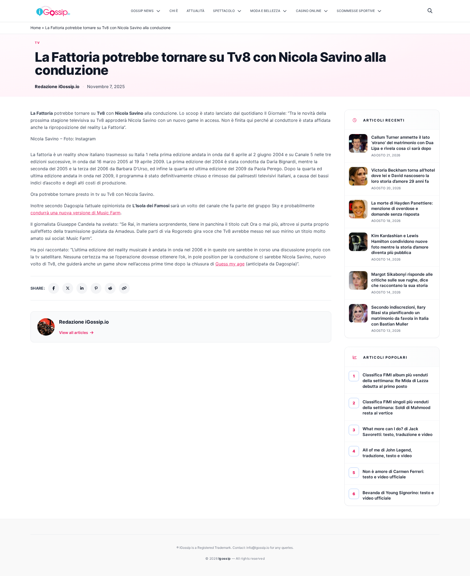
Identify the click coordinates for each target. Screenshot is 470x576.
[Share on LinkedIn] (81, 288)
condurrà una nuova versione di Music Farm (75, 212)
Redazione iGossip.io (57, 86)
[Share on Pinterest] (96, 288)
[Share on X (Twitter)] (67, 288)
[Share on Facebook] (53, 288)
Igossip (224, 558)
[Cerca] (430, 10)
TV (37, 43)
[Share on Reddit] (110, 288)
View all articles (73, 332)
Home (35, 27)
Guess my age (230, 264)
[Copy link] (124, 288)
